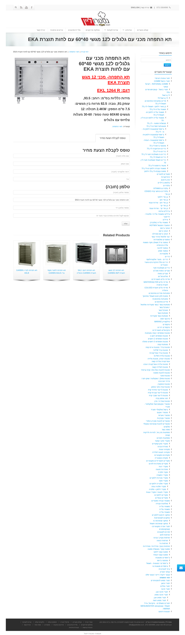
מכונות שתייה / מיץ (162, 401)
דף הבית (84, 52)
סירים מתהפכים (161, 302)
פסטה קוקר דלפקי (160, 552)
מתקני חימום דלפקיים (161, 515)
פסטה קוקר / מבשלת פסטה (159, 549)
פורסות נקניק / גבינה (161, 538)
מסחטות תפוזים (163, 438)
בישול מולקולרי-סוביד (159, 409)
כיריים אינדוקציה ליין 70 (156, 148)
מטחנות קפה (163, 344)
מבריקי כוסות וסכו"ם (161, 271)
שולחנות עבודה (162, 503)
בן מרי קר (164, 205)
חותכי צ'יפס (165, 228)
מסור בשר (166, 429)
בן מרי (167, 194)
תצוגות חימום (164, 611)
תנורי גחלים (165, 586)
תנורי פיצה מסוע (161, 595)
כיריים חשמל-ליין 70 (158, 157)
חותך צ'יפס (163, 231)
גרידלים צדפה (164, 211)
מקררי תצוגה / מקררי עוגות (157, 492)
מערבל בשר (163, 310)
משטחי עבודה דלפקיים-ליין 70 (154, 168)
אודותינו (128, 30)
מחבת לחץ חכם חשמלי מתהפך (155, 296)
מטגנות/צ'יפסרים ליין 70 (156, 126)
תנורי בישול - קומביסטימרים (156, 89)
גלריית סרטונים (74, 30)
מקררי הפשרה (162, 475)
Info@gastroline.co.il (136, 625)
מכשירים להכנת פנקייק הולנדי (158, 421)
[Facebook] (31, 7)
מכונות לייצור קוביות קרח (158, 393)
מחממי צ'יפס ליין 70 (157, 146)
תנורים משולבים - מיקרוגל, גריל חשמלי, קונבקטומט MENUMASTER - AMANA (155, 606)
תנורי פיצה (165, 589)
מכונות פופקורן (164, 384)
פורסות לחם (165, 535)
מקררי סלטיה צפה (158, 486)
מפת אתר (37, 625)
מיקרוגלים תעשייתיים (161, 330)
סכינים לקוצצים (163, 532)
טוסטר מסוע (163, 251)
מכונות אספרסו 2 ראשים (158, 339)
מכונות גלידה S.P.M (162, 356)
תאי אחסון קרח (162, 398)
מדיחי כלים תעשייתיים (161, 279)
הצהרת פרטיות (74, 627)
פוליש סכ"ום (163, 276)
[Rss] (21, 7)
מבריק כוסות (163, 273)
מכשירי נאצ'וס (164, 415)
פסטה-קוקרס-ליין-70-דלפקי (155, 171)
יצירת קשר (145, 7)
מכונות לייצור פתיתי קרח (158, 390)
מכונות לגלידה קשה (160, 367)
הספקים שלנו (52, 622)
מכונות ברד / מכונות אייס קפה (158, 347)
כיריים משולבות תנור (161, 268)
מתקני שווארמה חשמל (159, 523)
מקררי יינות (163, 466)
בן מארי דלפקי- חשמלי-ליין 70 (154, 106)
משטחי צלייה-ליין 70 (158, 109)
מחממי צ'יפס (162, 560)
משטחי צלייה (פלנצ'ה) (159, 222)
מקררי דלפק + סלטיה (157, 489)
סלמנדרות (164, 254)
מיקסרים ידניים (164, 327)
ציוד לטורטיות (164, 569)
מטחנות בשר (163, 313)
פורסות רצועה (162, 540)
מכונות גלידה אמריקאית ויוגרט (155, 364)
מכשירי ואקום (162, 412)
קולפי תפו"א (165, 572)
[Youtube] (26, 7)
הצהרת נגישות (87, 627)
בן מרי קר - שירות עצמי (158, 208)
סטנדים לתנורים (163, 174)
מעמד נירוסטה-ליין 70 (157, 165)
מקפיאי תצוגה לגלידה (161, 452)
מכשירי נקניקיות (163, 418)
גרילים (165, 220)
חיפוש (167, 65)
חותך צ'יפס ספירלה (160, 234)
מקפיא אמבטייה (161, 458)
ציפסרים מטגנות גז (160, 566)
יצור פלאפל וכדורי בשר (161, 237)
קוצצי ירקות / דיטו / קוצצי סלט (158, 575)
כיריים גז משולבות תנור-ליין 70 (153, 154)
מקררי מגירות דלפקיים (159, 478)
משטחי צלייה (164, 506)
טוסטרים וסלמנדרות (162, 239)
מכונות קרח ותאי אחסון (160, 387)
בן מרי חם (164, 200)
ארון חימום (165, 180)
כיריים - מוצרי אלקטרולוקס (157, 259)
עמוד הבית (88, 622)
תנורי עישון (165, 583)
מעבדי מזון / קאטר (162, 441)
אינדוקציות (165, 177)
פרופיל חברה (64, 622)
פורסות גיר (163, 543)
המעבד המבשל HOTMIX (160, 225)
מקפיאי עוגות (164, 449)
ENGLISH (135, 7)
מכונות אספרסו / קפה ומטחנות (157, 333)
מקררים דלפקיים (161, 495)
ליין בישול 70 (163, 98)
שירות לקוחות (112, 30)
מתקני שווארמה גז (160, 521)
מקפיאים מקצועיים (162, 455)
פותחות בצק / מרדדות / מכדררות (156, 546)
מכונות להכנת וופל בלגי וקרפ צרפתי (155, 370)
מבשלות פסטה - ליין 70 (156, 123)
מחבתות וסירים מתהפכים (159, 293)
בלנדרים (166, 185)
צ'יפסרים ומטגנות (162, 558)
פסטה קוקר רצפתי (160, 555)
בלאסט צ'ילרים (164, 183)
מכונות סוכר (165, 376)
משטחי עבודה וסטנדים (160, 501)
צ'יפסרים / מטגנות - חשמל (157, 563)
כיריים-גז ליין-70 (159, 151)
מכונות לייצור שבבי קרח (158, 395)
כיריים (167, 256)
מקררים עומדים (161, 498)
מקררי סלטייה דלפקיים (159, 483)
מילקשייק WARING (162, 321)
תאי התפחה (74, 52)
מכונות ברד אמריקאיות (159, 353)
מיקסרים (166, 324)
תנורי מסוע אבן (160, 597)
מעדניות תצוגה (162, 469)
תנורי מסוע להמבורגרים (160, 580)
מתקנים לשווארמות (162, 518)
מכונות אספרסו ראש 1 (159, 336)
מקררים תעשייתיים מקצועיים (158, 461)
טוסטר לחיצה (162, 248)
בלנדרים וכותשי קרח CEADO (156, 191)
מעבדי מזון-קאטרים (160, 444)
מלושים (167, 427)
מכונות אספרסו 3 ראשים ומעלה (155, 341)
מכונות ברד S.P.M (160, 350)
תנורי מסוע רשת (159, 600)
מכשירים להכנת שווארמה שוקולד (156, 424)
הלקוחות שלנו (39, 622)
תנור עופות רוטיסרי (162, 78)
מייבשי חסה (165, 319)
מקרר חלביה (163, 472)
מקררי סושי (163, 481)
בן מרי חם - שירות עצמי (158, 203)
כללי (168, 92)
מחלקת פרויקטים (93, 30)
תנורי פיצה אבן (162, 592)
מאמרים (47, 625)
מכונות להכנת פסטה (161, 373)
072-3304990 (163, 7)
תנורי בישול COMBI (162, 81)
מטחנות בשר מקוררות (159, 316)
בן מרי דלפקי (163, 197)
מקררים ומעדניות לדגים (158, 464)
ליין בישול (166, 95)
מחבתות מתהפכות (160, 299)
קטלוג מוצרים (142, 30)
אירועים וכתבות (56, 30)
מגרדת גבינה (163, 446)
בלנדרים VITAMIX (160, 188)
